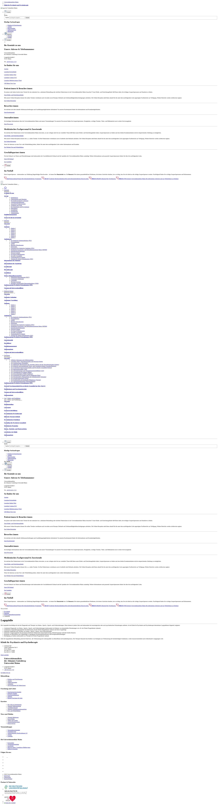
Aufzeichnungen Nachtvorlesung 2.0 (17, 733)
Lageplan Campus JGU (10, 77)
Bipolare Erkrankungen (17, 245)
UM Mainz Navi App (10, 83)
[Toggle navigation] (18, 184)
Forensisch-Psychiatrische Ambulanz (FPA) (22, 248)
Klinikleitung (14, 197)
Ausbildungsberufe (12, 707)
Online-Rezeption (12, 682)
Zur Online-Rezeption (10, 100)
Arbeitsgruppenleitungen (17, 202)
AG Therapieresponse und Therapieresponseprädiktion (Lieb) (27, 370)
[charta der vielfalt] (9, 803)
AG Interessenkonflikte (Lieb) (19, 369)
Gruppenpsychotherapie (17, 279)
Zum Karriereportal (9, 112)
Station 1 (13, 228)
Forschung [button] (7, 355)
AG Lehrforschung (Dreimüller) (19, 363)
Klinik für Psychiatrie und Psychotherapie (16, 5)
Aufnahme (10, 684)
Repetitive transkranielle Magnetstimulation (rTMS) (25, 283)
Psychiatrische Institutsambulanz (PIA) (21, 240)
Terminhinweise (11, 731)
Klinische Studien (12, 693)
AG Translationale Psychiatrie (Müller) (21, 372)
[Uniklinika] (16, 789)
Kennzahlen (10, 743)
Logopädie (14, 280)
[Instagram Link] (5, 765)
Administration (15, 213)
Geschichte (10, 746)
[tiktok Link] (5, 771)
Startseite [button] (6, 190)
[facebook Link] (5, 768)
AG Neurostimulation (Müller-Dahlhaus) (22, 374)
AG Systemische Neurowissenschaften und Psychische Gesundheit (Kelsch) (31, 367)
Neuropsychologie (16, 282)
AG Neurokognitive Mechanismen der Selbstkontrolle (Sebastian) (28, 377)
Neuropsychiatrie (15, 253)
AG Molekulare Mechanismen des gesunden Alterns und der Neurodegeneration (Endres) (35, 364)
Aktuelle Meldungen (13, 717)
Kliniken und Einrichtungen (14, 679)
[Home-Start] (5, 188)
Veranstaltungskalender (13, 730)
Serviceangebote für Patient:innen (16, 685)
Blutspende (10, 31)
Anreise (6, 69)
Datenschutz (7, 777)
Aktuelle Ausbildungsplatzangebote (17, 709)
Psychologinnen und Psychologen (20, 207)
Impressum (7, 776)
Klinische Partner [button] (8, 291)
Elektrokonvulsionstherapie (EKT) (20, 277)
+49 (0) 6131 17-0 (11, 61)
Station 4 (13, 233)
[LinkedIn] (5, 760)
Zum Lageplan (5, 655)
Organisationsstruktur (13, 744)
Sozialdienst (14, 210)
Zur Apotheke (8, 162)
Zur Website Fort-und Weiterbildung (14, 147)
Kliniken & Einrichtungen (14, 25)
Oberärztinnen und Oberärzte (19, 199)
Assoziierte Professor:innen (18, 204)
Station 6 (13, 236)
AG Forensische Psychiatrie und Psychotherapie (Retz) (25, 375)
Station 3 (13, 231)
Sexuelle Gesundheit (16, 256)
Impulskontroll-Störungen (18, 251)
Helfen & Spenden (12, 749)
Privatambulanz (15, 242)
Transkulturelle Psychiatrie (18, 257)
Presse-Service (11, 723)
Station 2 (13, 230)
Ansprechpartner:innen (13, 722)
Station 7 (13, 237)
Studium (9, 696)
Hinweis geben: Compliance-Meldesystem (18, 747)
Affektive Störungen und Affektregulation (22, 360)
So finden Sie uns (5, 672)
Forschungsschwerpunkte (14, 692)
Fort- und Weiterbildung (13, 711)
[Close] (4, 167)
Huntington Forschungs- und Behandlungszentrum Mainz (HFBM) (29, 249)
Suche (5, 15)
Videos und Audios (12, 720)
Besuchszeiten (11, 28)
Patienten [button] (6, 220)
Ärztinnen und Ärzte (16, 205)
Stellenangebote (11, 30)
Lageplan (10, 736)
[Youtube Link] (6, 762)
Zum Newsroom (8, 124)
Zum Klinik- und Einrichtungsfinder (14, 95)
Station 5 (13, 234)
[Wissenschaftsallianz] (16, 795)
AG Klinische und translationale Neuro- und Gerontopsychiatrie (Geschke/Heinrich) (33, 366)
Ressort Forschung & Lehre (14, 698)
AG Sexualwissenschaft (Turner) (20, 378)
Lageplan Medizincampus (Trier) (13, 80)
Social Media (11, 719)
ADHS (13, 243)
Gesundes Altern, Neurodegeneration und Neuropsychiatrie (27, 361)
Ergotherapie (14, 211)
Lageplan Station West (10, 74)
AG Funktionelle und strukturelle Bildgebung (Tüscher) (26, 380)
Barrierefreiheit (8, 779)
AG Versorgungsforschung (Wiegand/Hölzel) (23, 381)
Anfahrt (9, 27)
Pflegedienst (14, 208)
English (9, 37)
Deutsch (9, 35)
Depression (14, 246)
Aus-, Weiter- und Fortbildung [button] (12, 398)
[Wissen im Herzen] (10, 801)
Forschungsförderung (13, 695)
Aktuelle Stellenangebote (14, 706)
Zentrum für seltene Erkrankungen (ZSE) (22, 259)
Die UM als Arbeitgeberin (14, 704)
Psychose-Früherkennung (18, 254)
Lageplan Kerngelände (10, 72)
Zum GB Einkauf (9, 159)
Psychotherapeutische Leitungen (19, 201)
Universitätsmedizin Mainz (11, 2)
